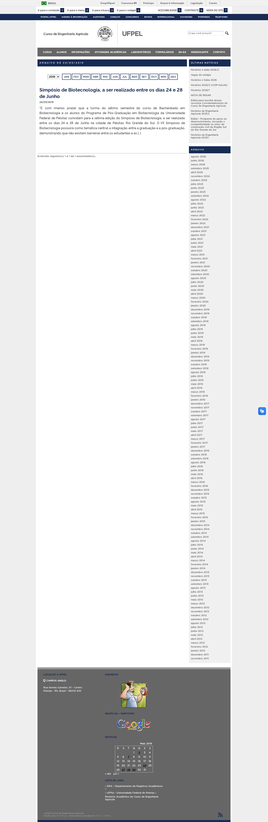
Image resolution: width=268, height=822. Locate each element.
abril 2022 (197, 211)
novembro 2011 (200, 658)
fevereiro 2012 (199, 646)
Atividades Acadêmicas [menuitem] (110, 52)
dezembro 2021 (200, 227)
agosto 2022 (198, 199)
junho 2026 (197, 160)
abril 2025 (197, 172)
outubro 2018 (199, 364)
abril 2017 (196, 435)
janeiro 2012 (198, 650)
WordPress (62, 816)
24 (144, 765)
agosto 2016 (198, 462)
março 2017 (198, 439)
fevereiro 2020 (200, 301)
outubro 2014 (199, 533)
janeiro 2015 (198, 521)
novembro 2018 (200, 360)
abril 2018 (196, 388)
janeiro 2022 (198, 223)
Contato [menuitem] (219, 52)
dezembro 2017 (200, 403)
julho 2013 (197, 591)
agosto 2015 (198, 501)
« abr (108, 773)
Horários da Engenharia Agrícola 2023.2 (204, 112)
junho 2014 (197, 548)
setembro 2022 (200, 195)
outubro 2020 (199, 270)
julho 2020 (197, 282)
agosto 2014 (198, 541)
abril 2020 (197, 293)
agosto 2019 (198, 325)
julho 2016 (197, 466)
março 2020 (198, 297)
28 (128, 769)
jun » (116, 773)
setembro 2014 (200, 537)
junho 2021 (197, 243)
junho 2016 (197, 470)
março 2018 (198, 392)
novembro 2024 (200, 176)
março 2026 (198, 164)
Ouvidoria (186, 17)
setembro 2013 (199, 584)
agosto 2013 (198, 588)
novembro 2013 (200, 576)
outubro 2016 (199, 454)
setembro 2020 (200, 274)
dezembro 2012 (200, 607)
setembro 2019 (200, 321)
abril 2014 (196, 556)
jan (66, 76)
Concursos (132, 17)
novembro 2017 (200, 407)
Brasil (52, 3)
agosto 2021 (198, 235)
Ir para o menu (77, 10)
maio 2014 (197, 552)
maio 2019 (197, 337)
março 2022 (198, 215)
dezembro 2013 (200, 572)
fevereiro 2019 (199, 348)
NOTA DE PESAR (201, 95)
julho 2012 (197, 627)
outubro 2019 (199, 317)
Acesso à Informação (75, 17)
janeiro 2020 (198, 305)
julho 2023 (197, 184)
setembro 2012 (199, 619)
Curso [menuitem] (47, 52)
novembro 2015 (200, 493)
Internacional (166, 17)
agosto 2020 (198, 278)
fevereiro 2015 (199, 517)
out (154, 76)
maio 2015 (197, 505)
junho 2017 (197, 427)
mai (105, 76)
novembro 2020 (200, 266)
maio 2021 (197, 246)
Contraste (193, 10)
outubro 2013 (199, 580)
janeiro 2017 (198, 446)
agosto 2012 (198, 623)
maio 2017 (197, 431)
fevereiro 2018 (199, 395)
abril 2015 (196, 509)
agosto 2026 (198, 156)
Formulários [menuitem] (165, 52)
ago (134, 76)
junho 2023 (197, 188)
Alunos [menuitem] (62, 52)
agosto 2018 (198, 372)
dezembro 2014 (200, 525)
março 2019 (198, 344)
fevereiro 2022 (199, 219)
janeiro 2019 (198, 352)
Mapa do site (216, 10)
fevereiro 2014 (199, 564)
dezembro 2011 (200, 654)
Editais (148, 17)
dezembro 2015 (200, 490)
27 (123, 769)
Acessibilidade (169, 10)
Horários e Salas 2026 (204, 80)
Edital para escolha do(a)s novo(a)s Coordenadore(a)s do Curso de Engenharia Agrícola (209, 103)
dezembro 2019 (200, 309)
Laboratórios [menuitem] (141, 52)
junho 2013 (197, 595)
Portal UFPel (48, 17)
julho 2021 (197, 239)
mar (86, 76)
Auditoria (99, 17)
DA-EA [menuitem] (182, 52)
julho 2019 (197, 329)
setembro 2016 (200, 458)
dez (173, 76)
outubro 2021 (199, 231)
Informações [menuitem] (80, 52)
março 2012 (198, 642)
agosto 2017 (198, 419)
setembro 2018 (200, 368)
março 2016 (198, 482)
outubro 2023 (199, 180)
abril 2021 (196, 250)
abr (95, 76)
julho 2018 (197, 376)
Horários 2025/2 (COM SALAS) (209, 85)
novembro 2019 (200, 313)
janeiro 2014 (198, 568)
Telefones (221, 17)
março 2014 (198, 560)
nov (164, 76)
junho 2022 (197, 207)
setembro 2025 (200, 168)
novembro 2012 (200, 611)
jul (124, 76)
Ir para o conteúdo (50, 10)
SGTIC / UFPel (102, 816)
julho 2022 (197, 203)
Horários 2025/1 (200, 90)
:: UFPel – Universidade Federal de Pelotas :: (130, 792)
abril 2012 (196, 639)
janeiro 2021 (198, 262)
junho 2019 (197, 333)
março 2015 (198, 513)
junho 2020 (197, 286)
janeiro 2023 (198, 192)
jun (115, 76)
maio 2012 (197, 635)
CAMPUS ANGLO (56, 680)
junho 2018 (197, 380)
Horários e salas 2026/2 (205, 69)
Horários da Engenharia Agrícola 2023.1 (204, 136)
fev (76, 76)
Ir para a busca (102, 10)
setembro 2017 (199, 415)
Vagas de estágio (201, 75)
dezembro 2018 (200, 356)
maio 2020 (197, 290)
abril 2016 (196, 478)
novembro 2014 (200, 529)
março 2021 (198, 254)
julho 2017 (197, 423)
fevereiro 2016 (199, 486)
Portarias (204, 17)
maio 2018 (197, 384)
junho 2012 (197, 631)
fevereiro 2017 (199, 442)
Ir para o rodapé (128, 10)
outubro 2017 (199, 411)
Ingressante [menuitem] (199, 52)
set (144, 76)
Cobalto (115, 17)
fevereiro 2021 (199, 258)
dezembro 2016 (200, 450)
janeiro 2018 (198, 399)
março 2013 (198, 603)
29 (134, 769)
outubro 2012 (199, 615)
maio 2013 (197, 599)
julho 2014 (197, 544)
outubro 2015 (199, 497)
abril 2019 (196, 341)
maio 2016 (197, 474)
